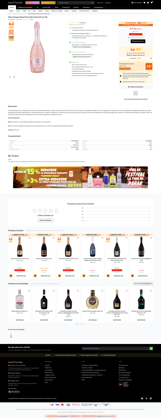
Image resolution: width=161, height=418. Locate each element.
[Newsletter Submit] (151, 348)
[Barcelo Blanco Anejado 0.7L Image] (20, 299)
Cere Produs (122, 370)
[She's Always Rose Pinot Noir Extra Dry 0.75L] (11, 335)
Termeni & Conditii (87, 368)
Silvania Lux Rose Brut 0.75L (44, 258)
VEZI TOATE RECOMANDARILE (143, 283)
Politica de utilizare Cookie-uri (90, 372)
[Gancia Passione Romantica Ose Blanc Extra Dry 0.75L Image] (117, 247)
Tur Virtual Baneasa (124, 375)
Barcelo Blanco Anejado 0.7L (20, 311)
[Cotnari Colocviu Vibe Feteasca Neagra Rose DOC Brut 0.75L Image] (93, 247)
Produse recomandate (125, 380)
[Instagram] (146, 398)
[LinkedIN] (151, 398)
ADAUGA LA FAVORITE (136, 87)
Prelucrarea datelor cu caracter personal (94, 370)
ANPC (83, 380)
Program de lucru (50, 375)
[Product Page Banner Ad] (80, 177)
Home (9, 13)
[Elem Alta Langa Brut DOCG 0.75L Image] (68, 247)
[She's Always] (135, 93)
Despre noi (100, 3)
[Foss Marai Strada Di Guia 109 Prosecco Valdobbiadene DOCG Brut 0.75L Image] (68, 299)
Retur (46, 382)
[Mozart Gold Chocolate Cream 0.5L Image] (93, 299)
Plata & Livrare (49, 372)
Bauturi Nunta (49, 380)
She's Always (23, 13)
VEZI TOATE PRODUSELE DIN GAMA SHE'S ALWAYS (135, 99)
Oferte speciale (123, 365)
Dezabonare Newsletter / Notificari (92, 375)
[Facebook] (142, 398)
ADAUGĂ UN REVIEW (45, 220)
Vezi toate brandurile (125, 372)
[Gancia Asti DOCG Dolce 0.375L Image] (20, 247)
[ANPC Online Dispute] (105, 404)
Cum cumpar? (49, 370)
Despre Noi (48, 368)
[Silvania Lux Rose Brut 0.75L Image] (44, 247)
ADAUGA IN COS (139, 41)
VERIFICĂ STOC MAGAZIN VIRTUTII (82, 56)
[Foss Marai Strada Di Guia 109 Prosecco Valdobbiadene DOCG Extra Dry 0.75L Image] (117, 299)
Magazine (108, 3)
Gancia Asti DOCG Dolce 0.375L (20, 258)
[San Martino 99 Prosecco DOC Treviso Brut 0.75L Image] (44, 299)
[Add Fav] (29, 238)
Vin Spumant (15, 13)
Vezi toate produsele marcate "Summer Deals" (134, 81)
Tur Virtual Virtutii (124, 377)
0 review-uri (83, 22)
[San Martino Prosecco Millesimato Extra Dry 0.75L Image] (141, 299)
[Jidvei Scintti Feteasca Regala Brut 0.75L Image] (141, 247)
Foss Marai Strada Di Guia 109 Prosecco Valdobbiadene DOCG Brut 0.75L (68, 312)
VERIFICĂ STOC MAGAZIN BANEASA (82, 47)
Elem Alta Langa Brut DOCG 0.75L (68, 258)
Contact (47, 365)
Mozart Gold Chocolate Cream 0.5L (93, 311)
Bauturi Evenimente (50, 377)
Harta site (122, 368)
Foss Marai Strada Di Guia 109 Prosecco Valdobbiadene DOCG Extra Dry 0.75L (117, 312)
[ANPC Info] (94, 404)
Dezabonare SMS (87, 377)
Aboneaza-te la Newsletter (90, 365)
